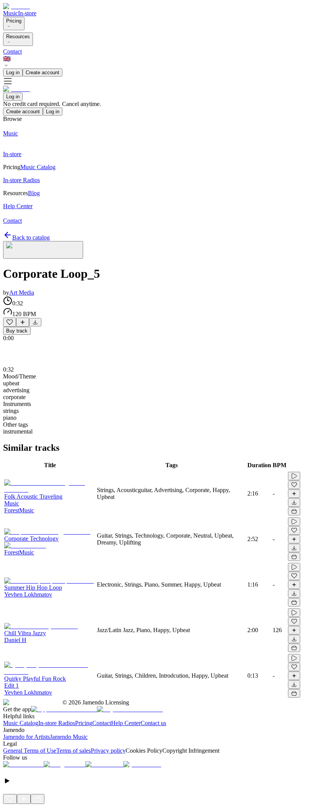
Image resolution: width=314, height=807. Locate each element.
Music (10, 13)
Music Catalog (20, 723)
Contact (12, 51)
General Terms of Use (29, 750)
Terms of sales (73, 750)
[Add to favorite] (9, 322)
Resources (18, 36)
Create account (42, 72)
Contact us (153, 723)
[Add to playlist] (22, 322)
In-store (27, 13)
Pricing (13, 21)
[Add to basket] (294, 511)
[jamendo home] (16, 6)
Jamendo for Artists (26, 737)
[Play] (43, 250)
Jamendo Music (69, 737)
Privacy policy (108, 750)
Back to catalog (31, 237)
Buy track (17, 331)
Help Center (126, 723)
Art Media (21, 292)
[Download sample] (35, 322)
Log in (13, 72)
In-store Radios (56, 723)
